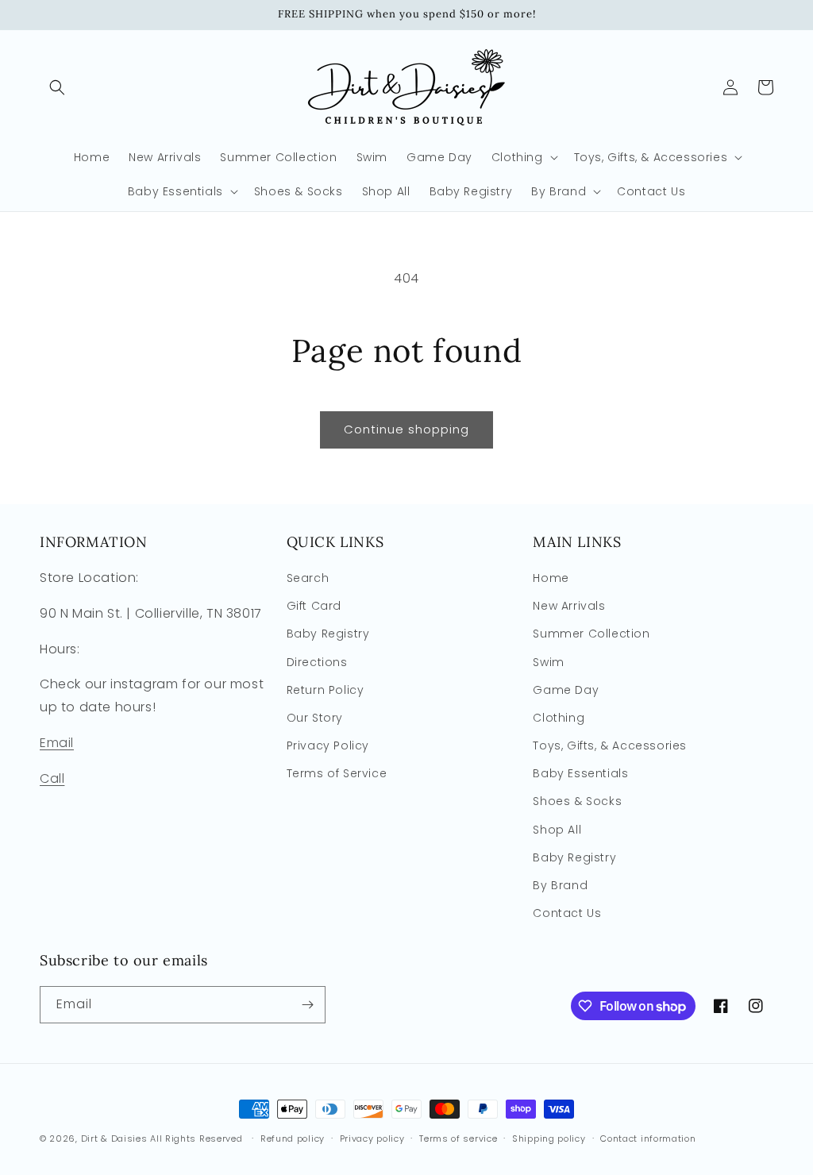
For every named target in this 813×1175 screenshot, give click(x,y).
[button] (57, 87)
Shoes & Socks (577, 801)
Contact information (647, 1138)
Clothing (558, 718)
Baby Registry (328, 633)
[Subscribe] (307, 1004)
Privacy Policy (328, 745)
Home (550, 578)
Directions (317, 662)
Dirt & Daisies (114, 1138)
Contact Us (567, 913)
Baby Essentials (580, 773)
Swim (548, 662)
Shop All (557, 830)
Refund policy (292, 1138)
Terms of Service (337, 773)
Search (308, 578)
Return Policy (325, 690)
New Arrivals (569, 606)
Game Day (566, 690)
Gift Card (314, 606)
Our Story (315, 718)
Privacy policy (372, 1138)
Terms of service (458, 1138)
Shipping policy (549, 1138)
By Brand (560, 885)
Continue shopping (406, 429)
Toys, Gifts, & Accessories (610, 745)
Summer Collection (591, 633)
